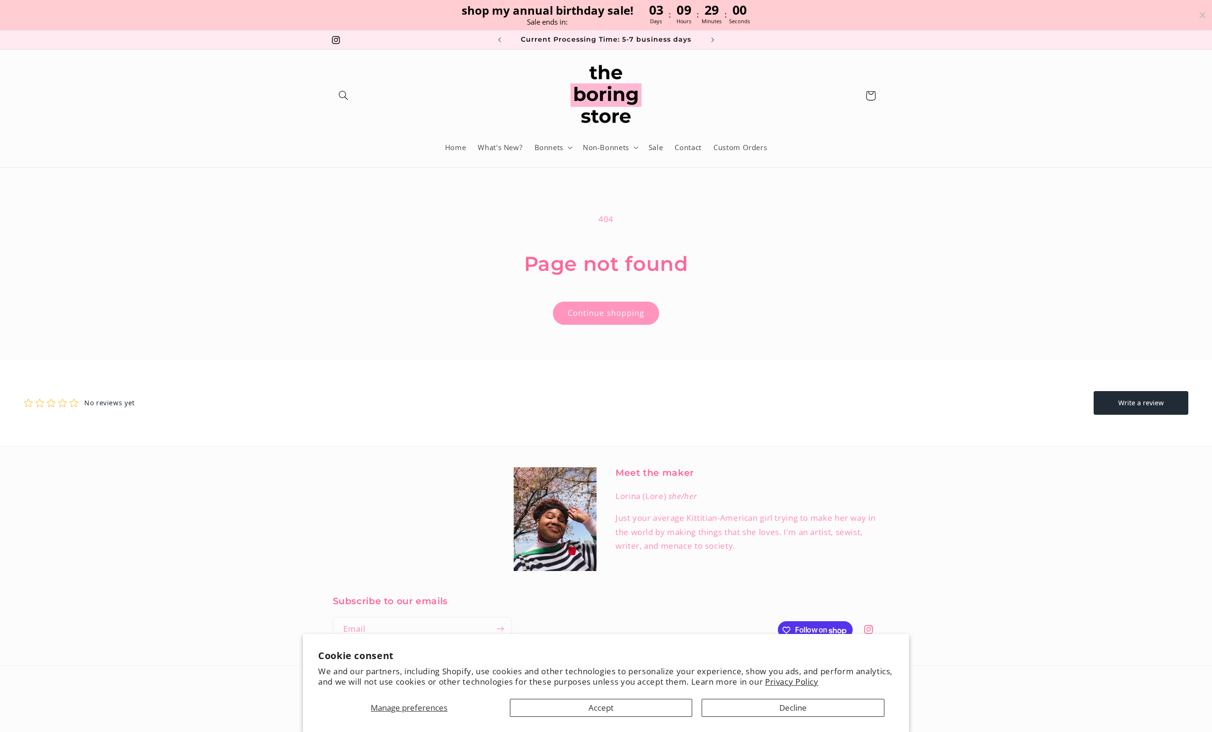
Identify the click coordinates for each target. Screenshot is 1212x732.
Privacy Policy (792, 681)
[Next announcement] (712, 39)
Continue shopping (606, 313)
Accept (601, 707)
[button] (344, 96)
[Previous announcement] (499, 39)
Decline (793, 707)
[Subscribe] (500, 629)
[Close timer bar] (1202, 15)
